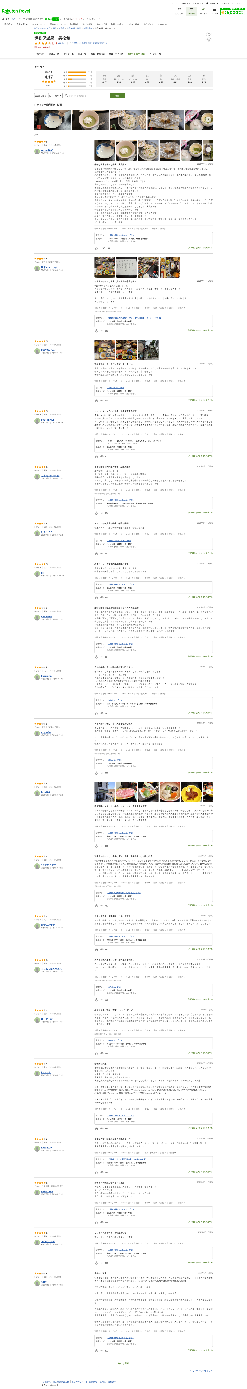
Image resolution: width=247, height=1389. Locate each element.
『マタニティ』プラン (115, 388)
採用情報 (93, 1382)
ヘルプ (174, 3)
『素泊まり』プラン (114, 700)
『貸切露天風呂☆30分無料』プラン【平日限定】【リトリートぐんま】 (134, 318)
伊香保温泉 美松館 (52, 37)
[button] (52, 120)
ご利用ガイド (185, 3)
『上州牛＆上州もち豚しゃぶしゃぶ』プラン (124, 893)
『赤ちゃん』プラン (114, 760)
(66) (98, 53)
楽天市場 (225, 3)
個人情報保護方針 (61, 1382)
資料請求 (112, 1382)
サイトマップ (198, 3)
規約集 (103, 1382)
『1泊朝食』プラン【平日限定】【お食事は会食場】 (127, 1159)
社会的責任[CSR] (79, 1382)
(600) (136, 53)
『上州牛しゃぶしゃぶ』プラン (119, 541)
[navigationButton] (208, 119)
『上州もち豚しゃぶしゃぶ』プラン (120, 235)
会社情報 (47, 1382)
